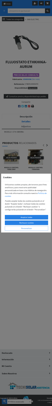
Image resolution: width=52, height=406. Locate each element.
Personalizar (26, 228)
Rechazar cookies (26, 223)
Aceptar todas (26, 217)
